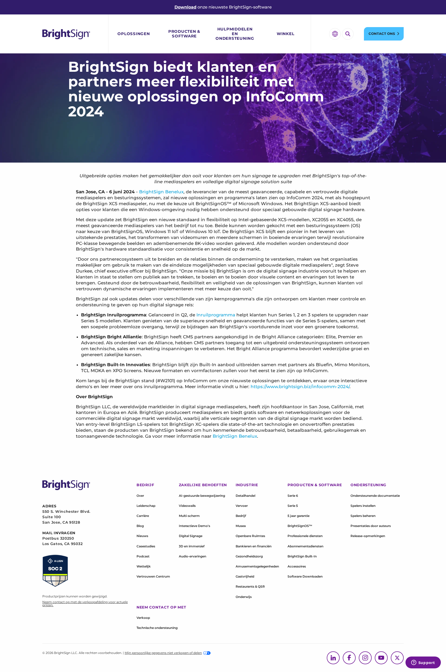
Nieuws (142, 536)
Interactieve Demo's (194, 526)
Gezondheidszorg (249, 556)
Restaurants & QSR (250, 586)
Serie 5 (293, 506)
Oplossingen (133, 33)
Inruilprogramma (215, 314)
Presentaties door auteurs (371, 526)
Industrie (247, 485)
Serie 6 (293, 496)
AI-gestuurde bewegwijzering (202, 496)
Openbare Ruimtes (250, 536)
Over (140, 496)
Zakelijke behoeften (203, 485)
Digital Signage (190, 536)
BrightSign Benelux (161, 191)
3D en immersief (191, 546)
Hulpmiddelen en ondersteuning (235, 34)
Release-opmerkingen (368, 536)
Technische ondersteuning (157, 628)
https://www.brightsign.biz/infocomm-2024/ (300, 386)
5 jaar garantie (298, 516)
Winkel (285, 33)
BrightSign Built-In (302, 556)
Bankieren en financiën (254, 546)
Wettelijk (144, 566)
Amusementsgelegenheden (257, 566)
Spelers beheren (363, 516)
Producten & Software (184, 33)
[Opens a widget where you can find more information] (423, 663)
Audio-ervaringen (192, 556)
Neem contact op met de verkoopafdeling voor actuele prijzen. (85, 603)
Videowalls (187, 506)
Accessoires (297, 566)
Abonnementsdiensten (305, 546)
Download (185, 7)
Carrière (143, 516)
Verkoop (143, 618)
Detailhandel (245, 496)
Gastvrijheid (245, 576)
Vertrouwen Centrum (153, 576)
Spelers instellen (363, 506)
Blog (140, 526)
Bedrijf (241, 516)
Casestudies (146, 546)
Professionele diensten (305, 536)
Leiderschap (146, 506)
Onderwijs (244, 597)
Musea (241, 526)
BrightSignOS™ (300, 526)
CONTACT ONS (382, 33)
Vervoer (242, 506)
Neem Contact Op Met (161, 607)
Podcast (143, 556)
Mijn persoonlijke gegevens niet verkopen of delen (163, 653)
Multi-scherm (189, 516)
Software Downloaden (305, 576)
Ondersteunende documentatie (375, 496)
